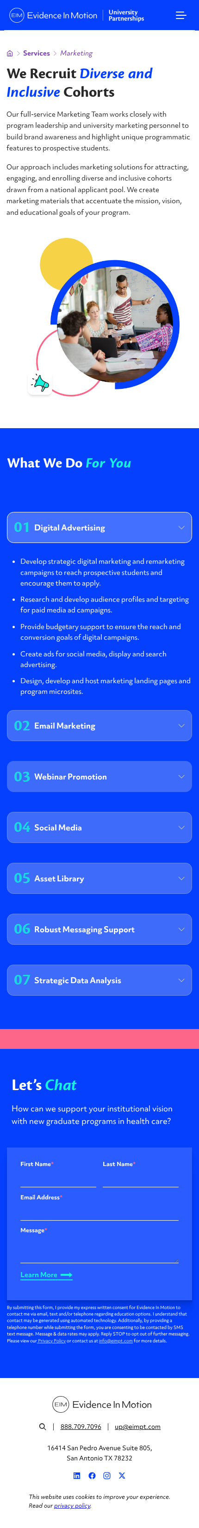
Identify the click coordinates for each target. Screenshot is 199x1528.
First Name (37, 1164)
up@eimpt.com (138, 1426)
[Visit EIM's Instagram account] (107, 1476)
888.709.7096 (81, 1426)
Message (33, 1230)
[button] (181, 15)
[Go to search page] (42, 1426)
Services (36, 53)
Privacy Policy (51, 1341)
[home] (74, 15)
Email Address (41, 1197)
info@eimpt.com (116, 1341)
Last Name (119, 1164)
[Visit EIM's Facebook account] (92, 1476)
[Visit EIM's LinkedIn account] (77, 1476)
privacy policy (72, 1505)
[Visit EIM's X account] (122, 1476)
